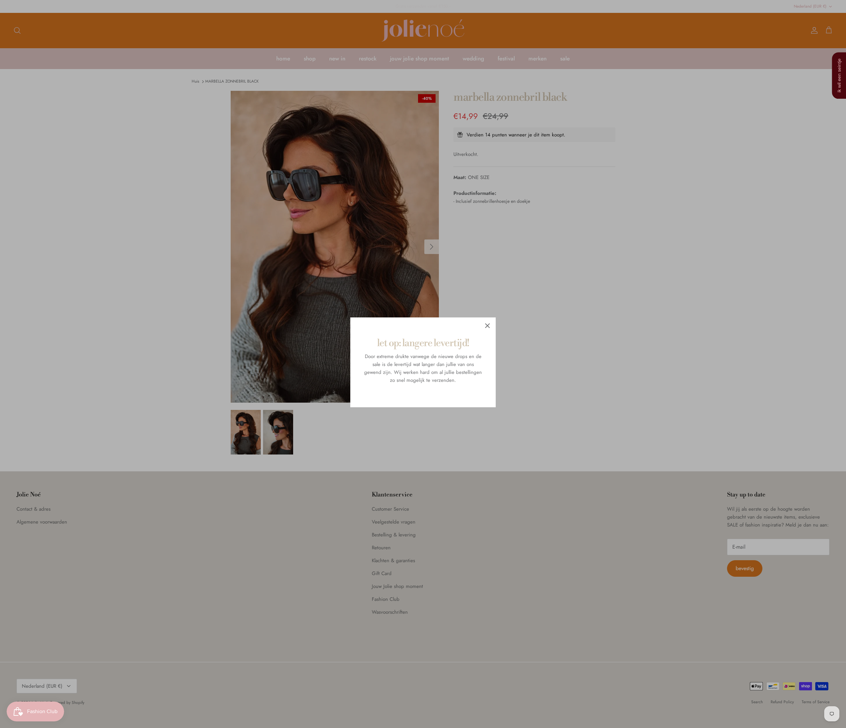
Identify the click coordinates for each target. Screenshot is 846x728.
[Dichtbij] (487, 325)
